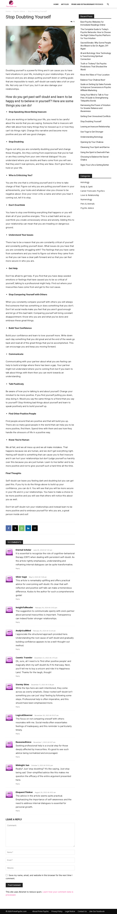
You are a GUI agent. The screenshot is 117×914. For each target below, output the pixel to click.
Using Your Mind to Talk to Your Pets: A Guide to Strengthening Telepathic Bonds (94, 98)
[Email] (35, 528)
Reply (18, 568)
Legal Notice (70, 911)
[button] (107, 4)
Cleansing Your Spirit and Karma (94, 147)
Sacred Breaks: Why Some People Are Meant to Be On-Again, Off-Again (95, 46)
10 (74, 21)
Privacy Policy (57, 911)
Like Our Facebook (96, 911)
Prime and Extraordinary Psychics (87, 4)
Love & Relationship (89, 195)
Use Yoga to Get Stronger (91, 132)
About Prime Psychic (40, 911)
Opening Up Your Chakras (91, 142)
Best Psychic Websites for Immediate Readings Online (92, 23)
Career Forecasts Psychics (92, 190)
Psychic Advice (19, 11)
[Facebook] (8, 528)
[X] (15, 528)
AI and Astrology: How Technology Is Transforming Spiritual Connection (95, 56)
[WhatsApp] (22, 528)
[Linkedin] (28, 528)
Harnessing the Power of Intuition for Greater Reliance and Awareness (95, 108)
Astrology (84, 182)
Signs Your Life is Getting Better (94, 165)
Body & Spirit (86, 186)
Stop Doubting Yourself (90, 121)
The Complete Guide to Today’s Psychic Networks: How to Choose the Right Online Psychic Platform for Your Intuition (95, 33)
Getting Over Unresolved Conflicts (95, 116)
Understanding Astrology (91, 137)
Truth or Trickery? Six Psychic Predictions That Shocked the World (93, 66)
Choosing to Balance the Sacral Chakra (94, 158)
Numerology (86, 199)
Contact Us (82, 911)
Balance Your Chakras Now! (92, 80)
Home (56, 4)
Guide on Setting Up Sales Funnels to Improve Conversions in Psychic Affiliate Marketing (95, 87)
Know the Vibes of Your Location (95, 75)
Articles (65, 4)
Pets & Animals (87, 203)
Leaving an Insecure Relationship (95, 126)
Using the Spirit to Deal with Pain (94, 152)
